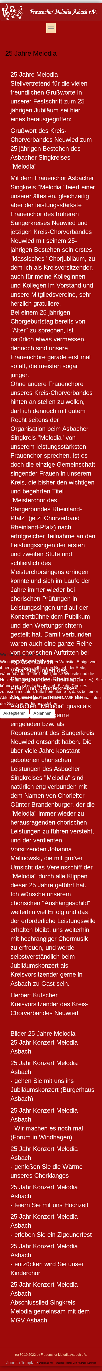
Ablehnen (42, 713)
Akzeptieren (14, 713)
